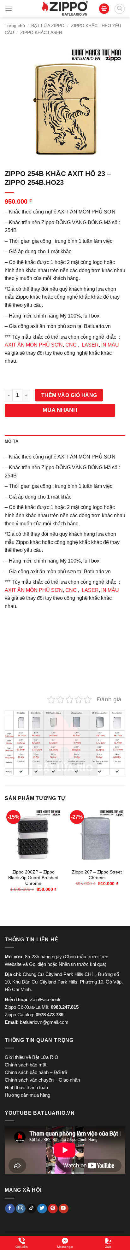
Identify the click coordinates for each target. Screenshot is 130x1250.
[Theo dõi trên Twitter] (42, 1209)
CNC (71, 345)
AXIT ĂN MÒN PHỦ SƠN (34, 345)
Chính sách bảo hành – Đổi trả (36, 1072)
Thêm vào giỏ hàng (69, 395)
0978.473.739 (49, 1014)
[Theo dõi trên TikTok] (31, 1209)
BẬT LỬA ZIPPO (47, 25)
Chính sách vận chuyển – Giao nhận (42, 1080)
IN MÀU (110, 345)
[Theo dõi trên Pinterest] (53, 1209)
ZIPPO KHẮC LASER (41, 32)
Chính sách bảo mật (25, 1064)
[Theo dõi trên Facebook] (10, 1209)
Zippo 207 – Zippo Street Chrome (97, 875)
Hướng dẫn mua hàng (27, 1095)
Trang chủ (15, 25)
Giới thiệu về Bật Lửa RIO (31, 1057)
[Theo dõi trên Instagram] (21, 1209)
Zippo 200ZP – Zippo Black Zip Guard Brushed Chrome (33, 877)
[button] (8, 8)
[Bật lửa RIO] (65, 8)
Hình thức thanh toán (26, 1087)
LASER (90, 345)
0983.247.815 (65, 1007)
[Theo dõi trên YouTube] (63, 1209)
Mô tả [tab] (11, 441)
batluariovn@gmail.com (44, 1022)
